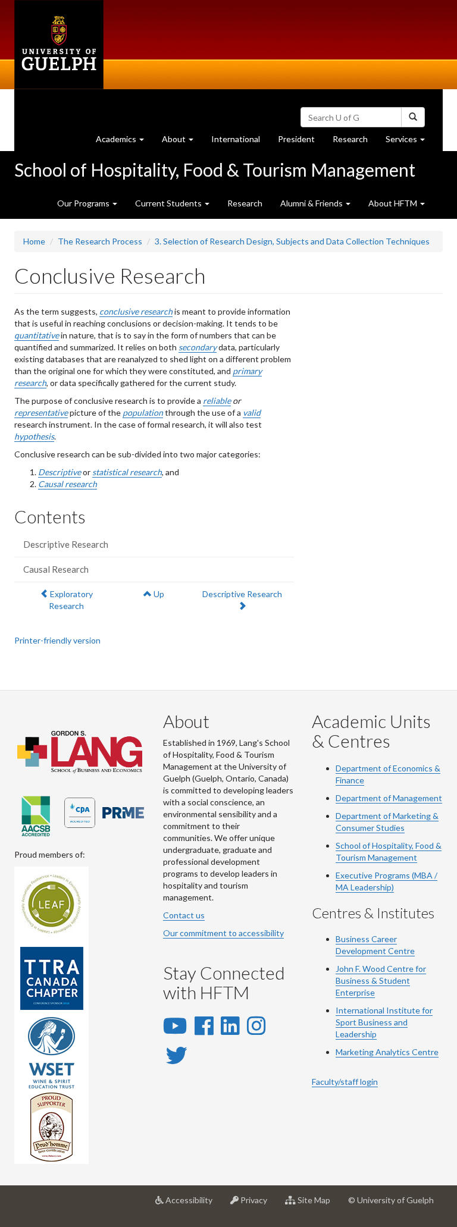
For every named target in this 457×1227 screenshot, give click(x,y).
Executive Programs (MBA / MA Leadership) (386, 881)
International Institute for (384, 1010)
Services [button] (410, 142)
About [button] (182, 142)
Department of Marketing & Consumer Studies (387, 822)
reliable (217, 401)
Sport (346, 1022)
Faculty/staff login (345, 1082)
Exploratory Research (71, 599)
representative (41, 412)
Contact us (184, 915)
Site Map (317, 1204)
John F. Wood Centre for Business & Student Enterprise (381, 980)
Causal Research (56, 569)
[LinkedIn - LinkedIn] (230, 1025)
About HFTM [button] (393, 203)
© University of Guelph (391, 1200)
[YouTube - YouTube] (175, 1025)
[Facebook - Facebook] (204, 1025)
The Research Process (100, 241)
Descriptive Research (65, 544)
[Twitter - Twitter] (176, 1055)
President (296, 139)
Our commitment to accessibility (223, 933)
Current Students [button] (169, 203)
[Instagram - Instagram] (256, 1025)
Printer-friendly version (57, 640)
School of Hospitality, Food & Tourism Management (214, 169)
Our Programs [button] (84, 203)
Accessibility (192, 1204)
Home (34, 241)
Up (158, 594)
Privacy (257, 1204)
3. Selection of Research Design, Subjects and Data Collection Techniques (292, 241)
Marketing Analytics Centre (387, 1052)
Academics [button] (124, 142)
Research (355, 142)
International (235, 139)
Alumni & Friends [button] (312, 203)
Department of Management (389, 798)
